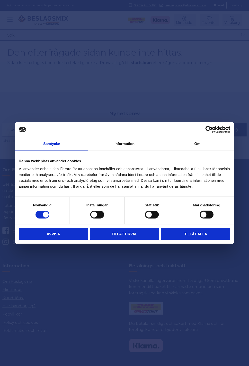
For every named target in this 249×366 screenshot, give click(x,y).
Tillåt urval (124, 234)
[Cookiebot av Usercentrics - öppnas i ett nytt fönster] (209, 129)
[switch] (97, 215)
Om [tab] (197, 144)
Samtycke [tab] (51, 144)
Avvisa (53, 234)
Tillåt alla (195, 234)
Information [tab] (124, 144)
